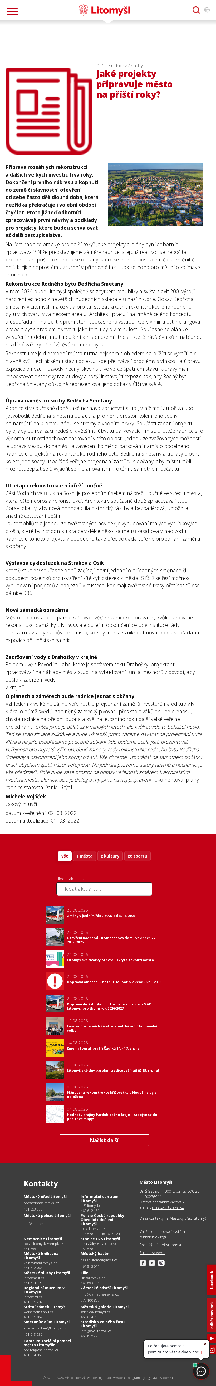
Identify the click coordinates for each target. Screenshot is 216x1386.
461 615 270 (90, 1335)
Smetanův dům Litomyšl (47, 1321)
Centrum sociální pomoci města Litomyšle (47, 1343)
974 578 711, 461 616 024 (100, 1233)
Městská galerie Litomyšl (105, 1306)
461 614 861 (33, 1355)
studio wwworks (115, 1377)
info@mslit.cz (34, 1278)
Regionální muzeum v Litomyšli (44, 1289)
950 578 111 (90, 1248)
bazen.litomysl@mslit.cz (99, 1260)
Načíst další (104, 1140)
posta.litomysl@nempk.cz (43, 1244)
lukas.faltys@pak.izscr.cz (100, 1244)
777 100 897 (90, 1300)
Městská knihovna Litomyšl (41, 1255)
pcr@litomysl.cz (93, 1229)
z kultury (110, 856)
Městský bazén (95, 1253)
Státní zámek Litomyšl (45, 1306)
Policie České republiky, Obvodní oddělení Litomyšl (103, 1219)
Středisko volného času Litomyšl (103, 1323)
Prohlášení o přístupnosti (161, 1244)
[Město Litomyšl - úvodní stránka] (104, 10)
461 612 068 (33, 1267)
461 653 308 (90, 1282)
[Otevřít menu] (12, 11)
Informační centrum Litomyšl (100, 1198)
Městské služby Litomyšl (47, 1272)
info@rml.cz (33, 1297)
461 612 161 (90, 1210)
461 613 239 (33, 1334)
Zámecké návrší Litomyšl (104, 1287)
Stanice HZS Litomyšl (100, 1238)
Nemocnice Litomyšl (43, 1238)
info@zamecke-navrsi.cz (100, 1294)
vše (64, 856)
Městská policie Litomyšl (47, 1215)
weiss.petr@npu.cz (38, 1312)
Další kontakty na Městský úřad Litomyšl (173, 1218)
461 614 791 (33, 1282)
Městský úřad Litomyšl (45, 1196)
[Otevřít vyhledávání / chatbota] (196, 10)
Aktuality (135, 65)
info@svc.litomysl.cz (96, 1331)
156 (27, 1230)
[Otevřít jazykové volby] (207, 10)
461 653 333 (33, 1209)
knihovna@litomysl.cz (40, 1263)
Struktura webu (152, 1252)
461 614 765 (90, 1316)
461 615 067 (33, 1316)
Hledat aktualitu (70, 878)
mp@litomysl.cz (36, 1223)
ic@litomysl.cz (91, 1206)
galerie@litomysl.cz (95, 1312)
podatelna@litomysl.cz (41, 1203)
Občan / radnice (110, 65)
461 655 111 (33, 1248)
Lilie (84, 1272)
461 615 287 (33, 1301)
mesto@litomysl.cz (168, 1207)
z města (84, 856)
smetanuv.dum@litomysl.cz (45, 1328)
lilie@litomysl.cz (93, 1278)
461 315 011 (90, 1266)
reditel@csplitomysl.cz (41, 1350)
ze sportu (137, 856)
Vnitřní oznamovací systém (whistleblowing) (162, 1234)
